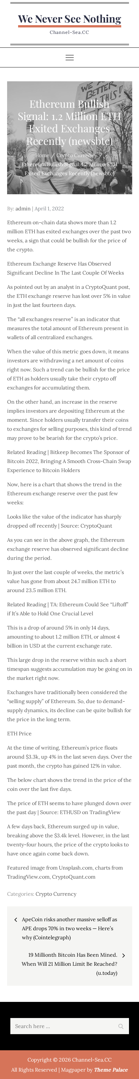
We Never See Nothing (69, 18)
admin (23, 208)
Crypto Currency (56, 894)
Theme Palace (111, 1069)
